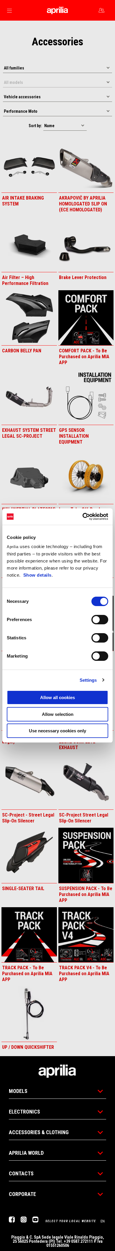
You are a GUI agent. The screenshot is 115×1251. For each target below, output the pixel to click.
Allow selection (57, 714)
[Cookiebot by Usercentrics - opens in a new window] (82, 516)
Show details (37, 575)
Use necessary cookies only (57, 730)
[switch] (99, 619)
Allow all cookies (57, 697)
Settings (88, 680)
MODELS (18, 1091)
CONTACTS (21, 1173)
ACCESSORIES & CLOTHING (39, 1132)
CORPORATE (22, 1194)
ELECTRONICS (24, 1112)
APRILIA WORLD (26, 1153)
